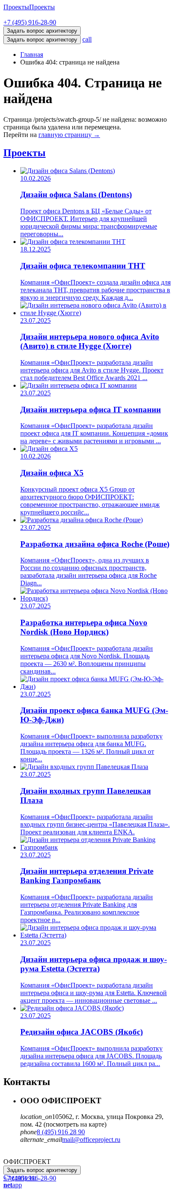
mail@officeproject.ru (91, 1139)
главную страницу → (69, 134)
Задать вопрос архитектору (42, 39)
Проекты (16, 7)
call (87, 39)
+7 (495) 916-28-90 (29, 22)
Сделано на (19, 1181)
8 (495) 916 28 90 (61, 1132)
